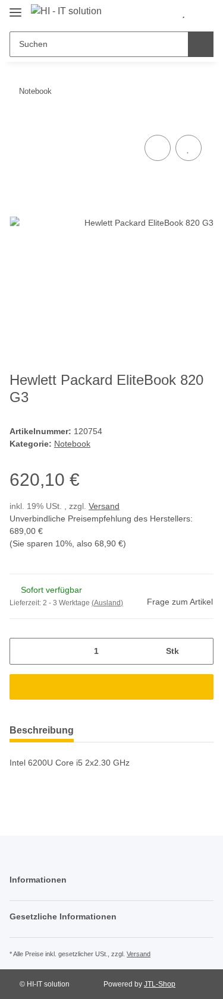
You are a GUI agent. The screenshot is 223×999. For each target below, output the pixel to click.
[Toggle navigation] (15, 7)
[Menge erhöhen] (200, 651)
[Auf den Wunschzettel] (188, 148)
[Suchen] (200, 44)
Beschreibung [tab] (42, 730)
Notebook (72, 443)
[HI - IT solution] (66, 11)
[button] (164, 13)
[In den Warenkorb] (111, 687)
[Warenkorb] (202, 13)
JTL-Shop (159, 984)
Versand (104, 506)
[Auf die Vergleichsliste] (158, 148)
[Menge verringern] (23, 651)
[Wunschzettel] (183, 13)
